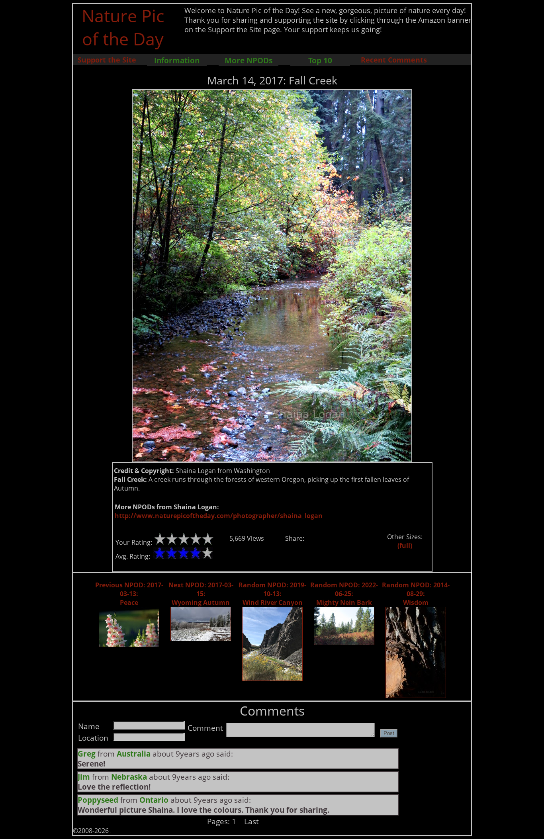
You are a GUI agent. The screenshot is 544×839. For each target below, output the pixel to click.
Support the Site (107, 60)
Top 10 (320, 60)
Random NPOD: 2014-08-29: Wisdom (416, 594)
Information (177, 60)
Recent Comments (394, 60)
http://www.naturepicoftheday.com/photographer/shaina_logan (219, 515)
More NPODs (248, 60)
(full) (404, 545)
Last (251, 821)
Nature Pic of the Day (123, 27)
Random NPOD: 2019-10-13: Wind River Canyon (272, 594)
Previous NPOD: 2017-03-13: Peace (129, 594)
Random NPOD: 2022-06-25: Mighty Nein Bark (344, 594)
